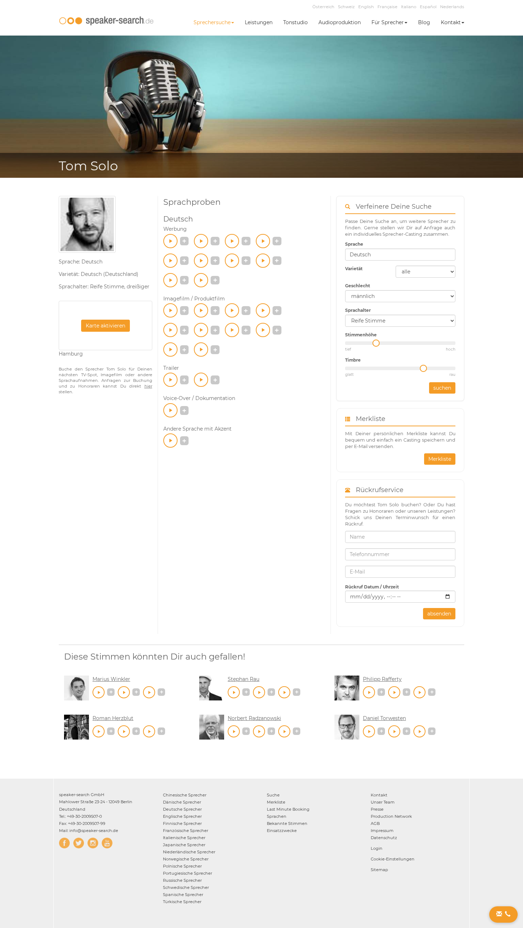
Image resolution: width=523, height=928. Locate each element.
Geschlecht (357, 285)
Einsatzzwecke (282, 830)
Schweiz (346, 6)
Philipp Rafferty (382, 679)
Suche (273, 795)
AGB (375, 823)
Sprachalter (358, 310)
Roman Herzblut (113, 718)
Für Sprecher (387, 22)
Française (387, 6)
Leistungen (259, 22)
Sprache (354, 244)
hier (148, 386)
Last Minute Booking (288, 809)
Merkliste (439, 459)
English (366, 6)
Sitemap (379, 869)
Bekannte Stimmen (287, 823)
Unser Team (383, 802)
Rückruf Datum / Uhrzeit (372, 587)
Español (428, 6)
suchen (442, 388)
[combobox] (400, 255)
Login (376, 848)
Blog (424, 22)
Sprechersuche (212, 22)
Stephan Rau (243, 679)
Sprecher (184, 795)
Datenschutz (384, 837)
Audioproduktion (339, 22)
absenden (439, 613)
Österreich (323, 6)
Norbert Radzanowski (254, 718)
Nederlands (452, 6)
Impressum (382, 830)
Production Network (391, 816)
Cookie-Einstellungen (392, 859)
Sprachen (276, 816)
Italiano (408, 6)
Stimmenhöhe (361, 334)
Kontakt (451, 22)
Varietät (354, 268)
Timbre (353, 360)
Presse (377, 809)
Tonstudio (295, 22)
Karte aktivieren (105, 325)
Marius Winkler (111, 679)
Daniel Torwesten (384, 718)
